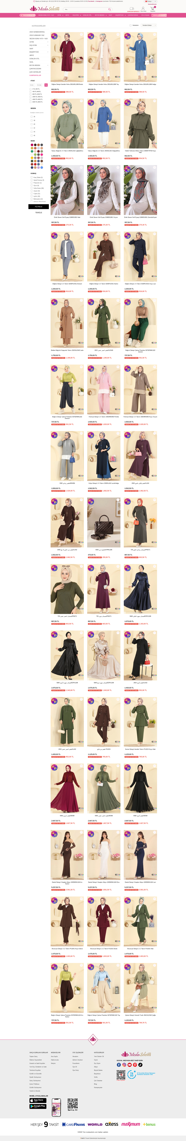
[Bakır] (35, 148)
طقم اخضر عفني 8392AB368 (104, 816)
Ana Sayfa (54, 1056)
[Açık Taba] (38, 145)
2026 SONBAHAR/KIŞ (36, 32)
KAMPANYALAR (35, 75)
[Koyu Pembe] (32, 145)
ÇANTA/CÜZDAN (133, 15)
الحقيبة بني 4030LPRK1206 (103, 550)
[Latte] (35, 167)
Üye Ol (75, 1067)
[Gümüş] (42, 158)
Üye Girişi (76, 1070)
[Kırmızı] (35, 164)
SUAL (31, 62)
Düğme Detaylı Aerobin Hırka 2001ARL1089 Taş (104, 84)
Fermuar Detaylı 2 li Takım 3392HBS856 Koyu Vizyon (140, 417)
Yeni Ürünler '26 (99, 1056)
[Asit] (32, 148)
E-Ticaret (86, 1138)
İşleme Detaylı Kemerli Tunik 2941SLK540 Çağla (140, 1015)
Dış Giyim (97, 1063)
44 (34, 132)
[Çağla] (42, 151)
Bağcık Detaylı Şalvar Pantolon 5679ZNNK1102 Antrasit (67, 417)
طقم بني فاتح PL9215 (103, 749)
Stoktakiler (136, 25)
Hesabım (75, 1056)
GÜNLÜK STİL (87, 15)
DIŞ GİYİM (76, 15)
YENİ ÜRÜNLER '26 (29, 15)
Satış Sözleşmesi (35, 1080)
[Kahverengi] (42, 161)
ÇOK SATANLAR (35, 72)
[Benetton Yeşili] (32, 151)
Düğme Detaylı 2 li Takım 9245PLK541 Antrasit (67, 284)
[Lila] (38, 167)
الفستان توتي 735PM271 (103, 616)
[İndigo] (38, 161)
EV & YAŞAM (145, 15)
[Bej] (42, 148)
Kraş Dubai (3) (38, 177)
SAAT (110, 15)
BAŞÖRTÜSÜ (119, 15)
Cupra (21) (37, 193)
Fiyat (33, 81)
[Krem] (42, 164)
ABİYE (67, 15)
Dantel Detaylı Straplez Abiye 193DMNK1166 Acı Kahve (67, 883)
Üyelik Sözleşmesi (35, 1077)
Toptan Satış (33, 1056)
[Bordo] (38, 151)
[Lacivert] (32, 167)
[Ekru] (32, 154)
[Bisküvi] (35, 151)
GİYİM (59, 15)
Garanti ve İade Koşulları (37, 1063)
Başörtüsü (97, 1074)
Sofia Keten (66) (39, 188)
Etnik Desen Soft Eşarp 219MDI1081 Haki (67, 217)
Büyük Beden (98, 1070)
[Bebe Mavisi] (38, 148)
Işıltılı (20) (37, 196)
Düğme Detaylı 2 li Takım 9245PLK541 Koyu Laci (140, 284)
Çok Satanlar (98, 1080)
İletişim (53, 1063)
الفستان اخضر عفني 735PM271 (67, 616)
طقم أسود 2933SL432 (140, 683)
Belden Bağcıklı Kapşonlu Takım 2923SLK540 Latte (67, 350)
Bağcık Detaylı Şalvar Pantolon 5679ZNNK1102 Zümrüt (140, 351)
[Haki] (32, 161)
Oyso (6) (36, 185)
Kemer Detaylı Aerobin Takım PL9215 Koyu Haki (140, 749)
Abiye (96, 1067)
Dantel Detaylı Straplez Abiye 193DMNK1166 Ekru (103, 882)
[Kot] (38, 164)
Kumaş (33, 173)
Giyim (96, 1060)
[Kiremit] (32, 164)
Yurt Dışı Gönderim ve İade (37, 1067)
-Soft (82, 1138)
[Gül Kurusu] (38, 158)
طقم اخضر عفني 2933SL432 (67, 749)
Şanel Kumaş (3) (39, 180)
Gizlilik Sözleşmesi (35, 1087)
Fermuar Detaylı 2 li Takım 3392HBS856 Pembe (104, 417)
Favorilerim (76, 1063)
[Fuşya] (42, 154)
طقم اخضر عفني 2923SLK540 (104, 350)
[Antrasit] (42, 145)
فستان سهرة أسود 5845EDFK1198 (67, 683)
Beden (33, 108)
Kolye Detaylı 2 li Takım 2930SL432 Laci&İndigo (104, 483)
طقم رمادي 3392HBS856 (67, 483)
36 (34, 116)
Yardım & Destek (34, 1091)
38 (34, 120)
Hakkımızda (55, 1060)
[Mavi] (42, 167)
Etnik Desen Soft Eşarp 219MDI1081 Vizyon (104, 217)
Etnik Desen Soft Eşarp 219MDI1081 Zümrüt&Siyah (140, 217)
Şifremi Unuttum (78, 1060)
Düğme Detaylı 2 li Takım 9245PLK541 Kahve (103, 284)
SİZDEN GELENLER (159, 15)
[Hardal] (35, 161)
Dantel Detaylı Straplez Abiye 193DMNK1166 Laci (140, 882)
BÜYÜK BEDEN (99, 15)
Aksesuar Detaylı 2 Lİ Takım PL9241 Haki (140, 949)
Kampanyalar (98, 1087)
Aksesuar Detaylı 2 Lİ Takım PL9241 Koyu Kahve (67, 949)
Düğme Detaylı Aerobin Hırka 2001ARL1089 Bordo (67, 84)
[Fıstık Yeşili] (35, 154)
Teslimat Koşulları (35, 1070)
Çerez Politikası (34, 1084)
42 (34, 128)
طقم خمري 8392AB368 (67, 816)
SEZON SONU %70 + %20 (46, 15)
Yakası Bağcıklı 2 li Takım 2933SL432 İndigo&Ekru (104, 151)
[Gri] (35, 158)
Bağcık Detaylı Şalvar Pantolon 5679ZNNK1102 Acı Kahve (67, 1016)
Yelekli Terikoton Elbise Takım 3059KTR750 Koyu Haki (140, 151)
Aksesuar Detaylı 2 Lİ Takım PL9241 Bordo (103, 949)
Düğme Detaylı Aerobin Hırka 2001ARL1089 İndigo (140, 84)
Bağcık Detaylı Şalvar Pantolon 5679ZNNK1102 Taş (104, 1015)
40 (34, 124)
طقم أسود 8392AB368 (140, 816)
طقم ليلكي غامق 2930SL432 (140, 483)
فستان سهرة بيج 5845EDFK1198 (104, 683)
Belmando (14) (38, 199)
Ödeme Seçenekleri (35, 1060)
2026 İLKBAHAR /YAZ (36, 35)
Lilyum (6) (37, 191)
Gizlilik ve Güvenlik (35, 1074)
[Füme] (38, 154)
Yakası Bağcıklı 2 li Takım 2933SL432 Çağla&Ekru (67, 151)
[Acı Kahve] (35, 145)
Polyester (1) (38, 183)
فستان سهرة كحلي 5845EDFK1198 (140, 616)
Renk (33, 141)
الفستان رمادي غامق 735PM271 (140, 550)
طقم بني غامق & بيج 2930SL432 (67, 550)
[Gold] (32, 158)
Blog (95, 1084)
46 (34, 135)
